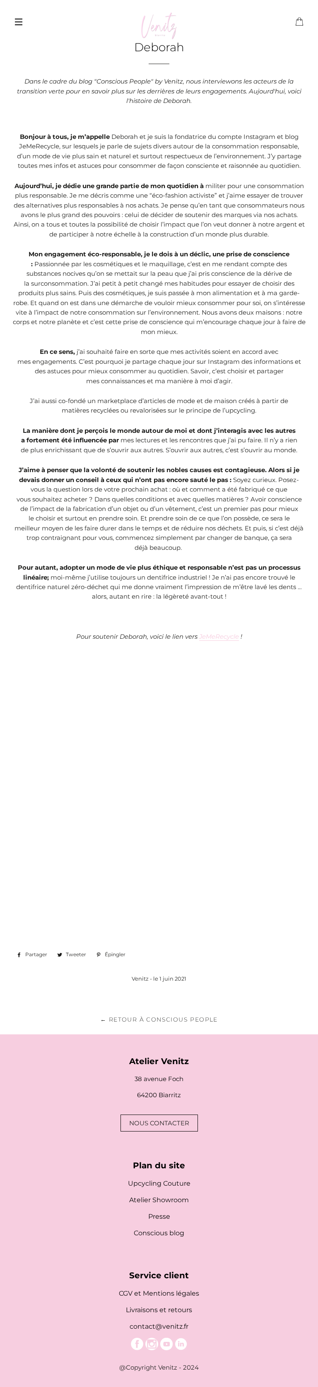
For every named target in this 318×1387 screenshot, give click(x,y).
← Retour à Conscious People (159, 1019)
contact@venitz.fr (159, 1326)
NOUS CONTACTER (159, 1123)
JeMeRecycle (219, 636)
